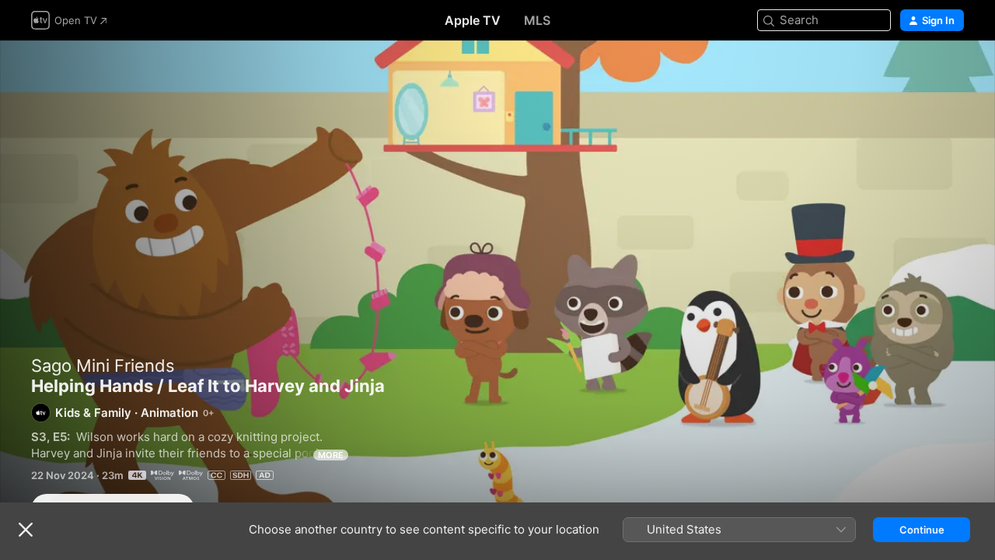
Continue (921, 529)
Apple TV (473, 20)
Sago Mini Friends (103, 365)
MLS (537, 20)
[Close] (26, 530)
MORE (331, 455)
